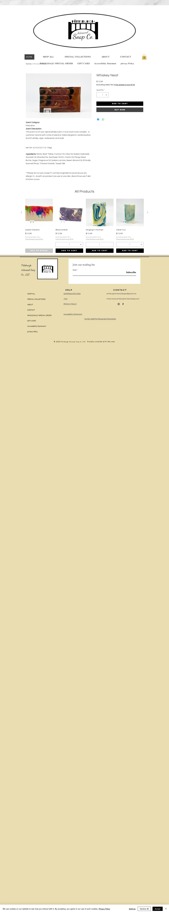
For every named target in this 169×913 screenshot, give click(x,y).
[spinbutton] (102, 95)
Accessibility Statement (36, 326)
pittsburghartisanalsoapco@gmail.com (121, 294)
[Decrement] (98, 95)
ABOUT (30, 305)
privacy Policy (32, 332)
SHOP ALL (31, 294)
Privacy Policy (104, 908)
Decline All (144, 908)
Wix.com (111, 342)
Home (28, 64)
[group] (84, 226)
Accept (157, 908)
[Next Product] (147, 212)
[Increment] (106, 95)
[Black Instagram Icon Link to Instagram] (118, 304)
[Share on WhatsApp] (103, 119)
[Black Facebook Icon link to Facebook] (123, 304)
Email (74, 270)
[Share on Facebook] (98, 119)
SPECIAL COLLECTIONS (36, 299)
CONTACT (31, 310)
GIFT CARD (31, 321)
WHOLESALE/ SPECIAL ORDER (39, 315)
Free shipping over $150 (124, 85)
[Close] (165, 909)
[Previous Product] (21, 212)
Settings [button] (132, 908)
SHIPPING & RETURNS (72, 294)
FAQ (65, 299)
